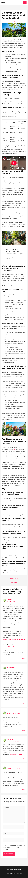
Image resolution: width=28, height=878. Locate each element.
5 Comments (5, 21)
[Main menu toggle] (25, 2)
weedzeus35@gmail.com (9, 647)
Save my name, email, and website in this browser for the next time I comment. (14, 847)
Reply (23, 658)
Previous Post (14, 578)
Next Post (14, 582)
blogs (10, 21)
